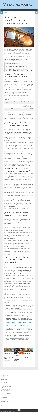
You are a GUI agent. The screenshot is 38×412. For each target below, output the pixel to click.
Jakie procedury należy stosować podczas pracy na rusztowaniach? (17, 67)
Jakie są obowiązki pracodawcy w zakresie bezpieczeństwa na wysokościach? (19, 70)
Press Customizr (11, 411)
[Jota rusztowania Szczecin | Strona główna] (18, 4)
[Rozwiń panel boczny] (1, 12)
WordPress (4, 411)
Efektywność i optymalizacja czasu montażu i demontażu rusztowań (19, 322)
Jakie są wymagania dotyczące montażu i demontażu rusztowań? (17, 66)
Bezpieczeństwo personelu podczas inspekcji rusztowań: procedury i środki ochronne (17, 358)
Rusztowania (7, 12)
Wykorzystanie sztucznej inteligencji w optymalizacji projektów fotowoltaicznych (6, 394)
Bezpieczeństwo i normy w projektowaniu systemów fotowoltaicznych (4, 402)
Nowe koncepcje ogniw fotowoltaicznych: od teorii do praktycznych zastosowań (4, 376)
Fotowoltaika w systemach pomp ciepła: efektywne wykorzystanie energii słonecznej (5, 390)
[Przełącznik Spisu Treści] (30, 63)
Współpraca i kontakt (5, 9)
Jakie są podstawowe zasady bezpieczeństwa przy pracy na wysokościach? (18, 65)
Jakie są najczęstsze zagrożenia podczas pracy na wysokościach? (16, 69)
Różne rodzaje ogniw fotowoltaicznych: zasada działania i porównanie (5, 383)
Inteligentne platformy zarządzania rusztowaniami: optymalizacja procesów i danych (8, 356)
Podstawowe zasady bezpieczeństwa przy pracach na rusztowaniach (19, 309)
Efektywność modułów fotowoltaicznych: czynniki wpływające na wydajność (4, 398)
